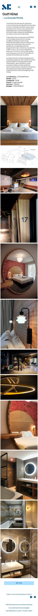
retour (19, 583)
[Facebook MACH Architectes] (35, 7)
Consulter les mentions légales (19, 608)
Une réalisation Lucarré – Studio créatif (19, 611)
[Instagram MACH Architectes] (31, 7)
